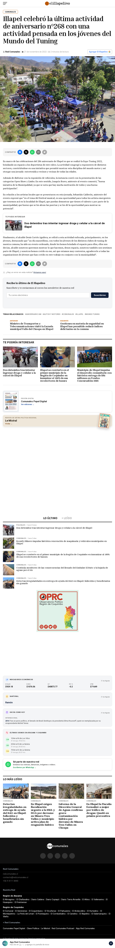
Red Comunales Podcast (63, 928)
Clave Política (33, 928)
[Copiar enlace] (44, 152)
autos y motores (52, 314)
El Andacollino (78, 911)
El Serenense (21, 911)
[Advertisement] (57, 448)
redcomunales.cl (10, 874)
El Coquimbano (36, 911)
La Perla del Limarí (25, 914)
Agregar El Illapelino (98, 52)
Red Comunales (12, 52)
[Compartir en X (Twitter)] (26, 152)
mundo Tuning (93, 314)
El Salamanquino (99, 914)
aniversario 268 (33, 314)
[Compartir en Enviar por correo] (38, 152)
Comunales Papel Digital (14, 928)
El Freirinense (21, 902)
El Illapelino (85, 914)
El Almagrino (8, 899)
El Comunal (8, 911)
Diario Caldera (37, 899)
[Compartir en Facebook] (20, 152)
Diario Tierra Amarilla (70, 899)
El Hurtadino (92, 911)
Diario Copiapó (52, 899)
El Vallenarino (98, 899)
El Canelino (73, 914)
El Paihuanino (64, 911)
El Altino (86, 899)
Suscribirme (100, 295)
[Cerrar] (111, 943)
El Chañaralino (23, 899)
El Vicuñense (50, 911)
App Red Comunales (85, 928)
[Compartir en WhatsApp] (32, 152)
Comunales (68, 314)
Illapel (79, 314)
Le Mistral (45, 928)
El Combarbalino (58, 914)
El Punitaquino (42, 914)
